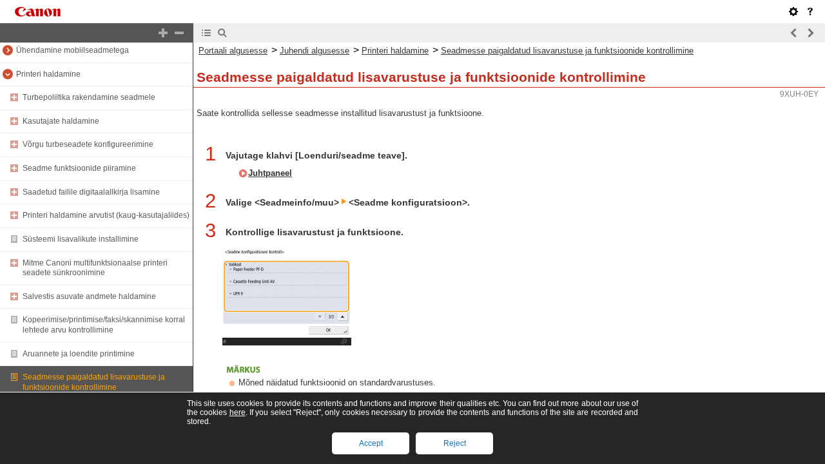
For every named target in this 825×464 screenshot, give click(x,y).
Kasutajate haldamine (61, 121)
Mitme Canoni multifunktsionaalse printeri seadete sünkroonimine (95, 268)
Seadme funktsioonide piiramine (79, 168)
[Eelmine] (794, 33)
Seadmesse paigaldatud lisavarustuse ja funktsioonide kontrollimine (94, 382)
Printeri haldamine (48, 74)
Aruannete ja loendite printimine (79, 353)
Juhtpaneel (270, 173)
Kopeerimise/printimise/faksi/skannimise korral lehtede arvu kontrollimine (104, 324)
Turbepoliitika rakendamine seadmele (89, 97)
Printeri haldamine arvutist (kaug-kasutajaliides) (106, 215)
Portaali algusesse (233, 50)
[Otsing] (222, 33)
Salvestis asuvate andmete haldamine (89, 296)
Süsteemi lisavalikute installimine (81, 239)
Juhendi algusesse (314, 50)
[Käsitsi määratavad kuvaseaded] (793, 12)
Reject (454, 443)
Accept (371, 443)
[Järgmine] (810, 33)
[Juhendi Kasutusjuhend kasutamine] (810, 12)
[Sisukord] (206, 33)
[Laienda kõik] (163, 33)
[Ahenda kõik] (179, 33)
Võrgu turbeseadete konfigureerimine (88, 144)
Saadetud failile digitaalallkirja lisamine (91, 192)
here (237, 412)
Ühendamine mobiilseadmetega (72, 50)
